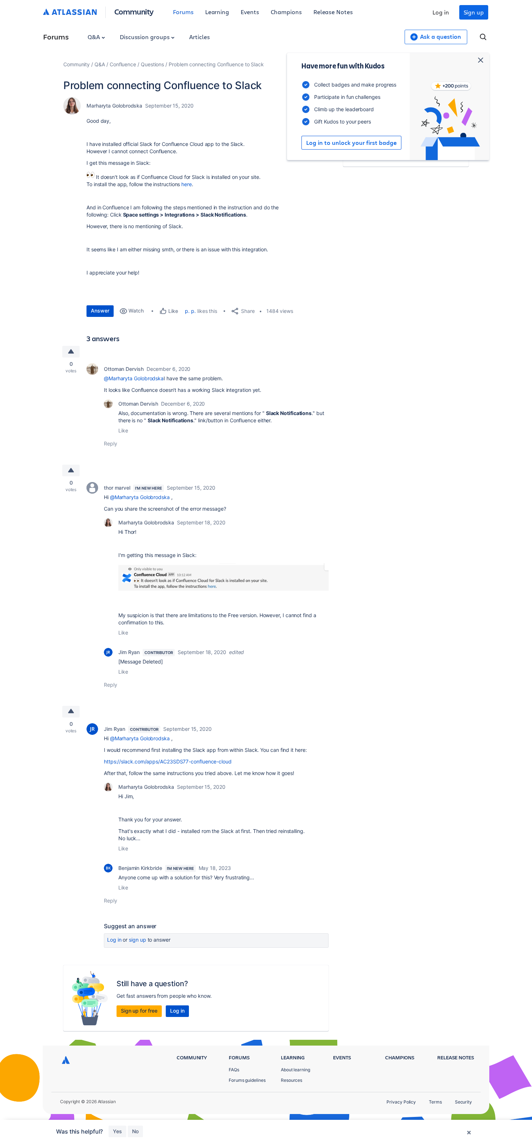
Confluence (123, 64)
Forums (183, 12)
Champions (286, 12)
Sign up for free (139, 1011)
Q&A (94, 37)
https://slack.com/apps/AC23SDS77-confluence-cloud (168, 761)
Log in (440, 12)
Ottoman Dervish (124, 369)
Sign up (474, 12)
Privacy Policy (401, 1102)
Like (123, 430)
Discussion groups (145, 37)
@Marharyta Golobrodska (134, 378)
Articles (199, 37)
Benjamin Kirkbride (140, 868)
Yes (117, 1131)
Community (134, 11)
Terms (435, 1102)
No (135, 1131)
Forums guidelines (247, 1080)
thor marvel (117, 488)
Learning (217, 12)
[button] (223, 578)
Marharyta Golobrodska (114, 105)
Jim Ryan (129, 652)
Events (250, 12)
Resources (291, 1080)
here (186, 184)
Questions (152, 64)
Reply (110, 443)
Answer (100, 310)
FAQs (234, 1069)
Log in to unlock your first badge (351, 143)
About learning (295, 1069)
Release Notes (333, 12)
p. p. (190, 311)
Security (463, 1102)
